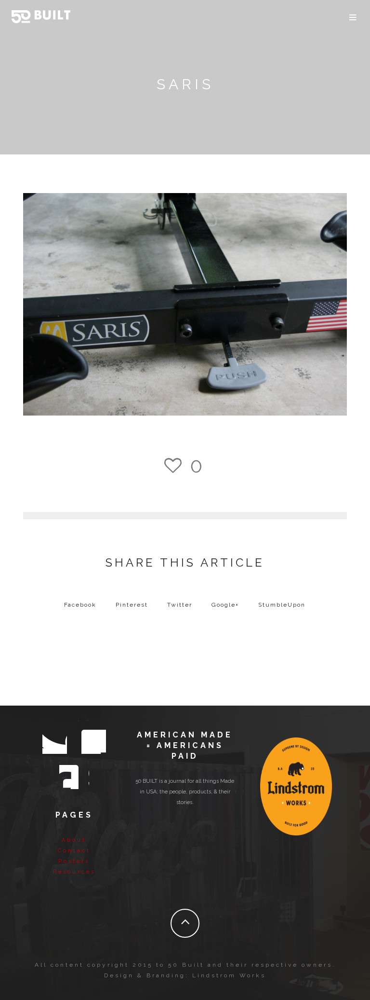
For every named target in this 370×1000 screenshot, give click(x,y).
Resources (74, 872)
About (74, 840)
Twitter (179, 604)
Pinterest (132, 604)
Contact (74, 850)
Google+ (225, 604)
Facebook (80, 604)
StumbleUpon (281, 604)
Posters (74, 861)
